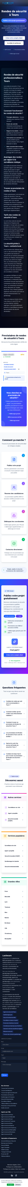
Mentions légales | (12, 1164)
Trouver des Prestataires (7, 1088)
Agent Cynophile (5, 1147)
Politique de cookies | (9, 1169)
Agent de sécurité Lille (6, 1134)
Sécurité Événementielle (7, 1099)
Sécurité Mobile (5, 1145)
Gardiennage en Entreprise (7, 1097)
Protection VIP (4, 1154)
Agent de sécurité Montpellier (8, 1129)
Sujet (2, 1055)
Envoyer (4, 1075)
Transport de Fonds (6, 1151)
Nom (2, 1041)
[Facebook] (16, 1175)
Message (3, 1061)
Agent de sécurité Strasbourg (8, 1127)
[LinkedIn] (12, 1175)
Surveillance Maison (6, 1101)
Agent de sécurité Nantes (7, 1125)
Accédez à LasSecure (14, 43)
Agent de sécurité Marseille (8, 1116)
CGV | (19, 1164)
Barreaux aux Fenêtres (7, 1143)
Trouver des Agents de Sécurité (9, 1092)
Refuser (18, 1184)
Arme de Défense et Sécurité (8, 1141)
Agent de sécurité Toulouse (8, 1121)
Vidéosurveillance (5, 1156)
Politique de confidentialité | (14, 1167)
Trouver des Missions (6, 1090)
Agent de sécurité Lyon (7, 1119)
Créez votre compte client (14, 38)
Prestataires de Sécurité (7, 1094)
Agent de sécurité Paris (7, 1114)
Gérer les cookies (20, 1169)
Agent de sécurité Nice (7, 1123)
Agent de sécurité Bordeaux (8, 1132)
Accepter (10, 1184)
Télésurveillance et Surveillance (9, 1103)
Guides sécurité (5, 1107)
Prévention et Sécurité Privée (8, 1105)
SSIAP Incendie (5, 1149)
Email (2, 1048)
